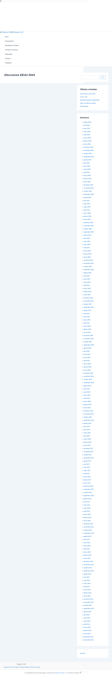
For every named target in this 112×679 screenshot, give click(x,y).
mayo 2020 (87, 357)
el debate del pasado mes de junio (44, 153)
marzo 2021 (87, 326)
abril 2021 (87, 323)
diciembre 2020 (88, 335)
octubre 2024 (88, 191)
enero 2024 (87, 219)
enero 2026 (87, 144)
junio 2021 (87, 316)
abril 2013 (87, 624)
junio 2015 (87, 542)
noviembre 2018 (89, 414)
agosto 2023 (87, 235)
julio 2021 (87, 313)
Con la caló (83, 97)
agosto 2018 (87, 423)
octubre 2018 (88, 417)
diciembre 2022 (88, 260)
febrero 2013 (87, 630)
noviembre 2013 (89, 602)
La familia (8, 99)
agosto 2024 (87, 197)
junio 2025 (87, 166)
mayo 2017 (87, 470)
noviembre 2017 (89, 451)
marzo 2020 (87, 364)
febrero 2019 (87, 404)
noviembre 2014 (89, 564)
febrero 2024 (87, 216)
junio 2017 (87, 467)
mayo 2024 (87, 207)
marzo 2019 (87, 401)
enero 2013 (87, 633)
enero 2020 (87, 370)
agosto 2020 (87, 348)
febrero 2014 (87, 593)
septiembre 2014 (89, 571)
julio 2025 (87, 163)
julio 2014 (87, 577)
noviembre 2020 (89, 338)
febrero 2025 (87, 178)
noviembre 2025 (89, 150)
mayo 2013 (87, 621)
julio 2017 (87, 464)
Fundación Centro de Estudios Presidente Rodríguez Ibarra (18, 667)
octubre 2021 (88, 304)
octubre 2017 (88, 455)
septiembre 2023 (89, 232)
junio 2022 (87, 279)
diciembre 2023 (88, 222)
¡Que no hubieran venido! (88, 103)
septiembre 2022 (89, 269)
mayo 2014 (87, 583)
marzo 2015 (87, 552)
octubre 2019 (88, 379)
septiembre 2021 (89, 307)
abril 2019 (87, 398)
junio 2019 (87, 392)
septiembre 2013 (89, 608)
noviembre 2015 (89, 527)
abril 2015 (87, 549)
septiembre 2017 (89, 458)
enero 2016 (87, 520)
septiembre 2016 (89, 495)
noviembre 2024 (89, 188)
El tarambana (84, 106)
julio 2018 (87, 426)
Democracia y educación (87, 93)
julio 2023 (87, 238)
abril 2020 (87, 360)
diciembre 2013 (88, 599)
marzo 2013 (87, 627)
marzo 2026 (87, 138)
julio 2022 (87, 276)
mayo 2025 (87, 169)
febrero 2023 (87, 254)
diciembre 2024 (88, 185)
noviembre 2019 (89, 376)
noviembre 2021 (89, 301)
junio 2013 (87, 618)
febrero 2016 (87, 517)
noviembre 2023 (89, 225)
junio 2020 (87, 354)
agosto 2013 (87, 611)
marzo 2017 (87, 476)
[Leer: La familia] (37, 150)
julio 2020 (87, 351)
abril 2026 (87, 134)
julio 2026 (87, 125)
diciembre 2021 (88, 298)
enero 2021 (87, 332)
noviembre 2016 (89, 489)
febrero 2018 (87, 442)
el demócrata (58, 158)
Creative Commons (60, 673)
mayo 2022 (87, 282)
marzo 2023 (87, 251)
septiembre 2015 (89, 533)
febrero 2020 (87, 367)
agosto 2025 (87, 160)
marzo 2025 (87, 175)
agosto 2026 (87, 122)
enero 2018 (87, 445)
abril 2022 (87, 285)
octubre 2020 (88, 342)
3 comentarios (17, 103)
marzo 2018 (87, 439)
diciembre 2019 (88, 373)
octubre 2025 (88, 153)
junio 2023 (87, 241)
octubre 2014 (88, 567)
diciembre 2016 (88, 486)
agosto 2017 (87, 461)
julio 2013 (87, 615)
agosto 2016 (87, 498)
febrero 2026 (87, 141)
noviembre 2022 (89, 263)
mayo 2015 (87, 546)
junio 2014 (87, 580)
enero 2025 (87, 182)
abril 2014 (87, 586)
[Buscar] (103, 77)
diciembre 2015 (88, 524)
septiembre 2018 (89, 420)
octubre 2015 (88, 530)
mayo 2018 (87, 433)
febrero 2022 (87, 291)
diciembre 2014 (88, 561)
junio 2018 (87, 429)
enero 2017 (87, 483)
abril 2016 (87, 511)
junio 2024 (87, 203)
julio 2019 (87, 389)
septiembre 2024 (89, 194)
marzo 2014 (87, 589)
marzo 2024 (87, 213)
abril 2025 (87, 172)
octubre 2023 (88, 229)
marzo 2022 (87, 288)
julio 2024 (87, 200)
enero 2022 (87, 294)
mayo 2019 (87, 395)
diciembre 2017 (88, 448)
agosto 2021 (87, 310)
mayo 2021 (87, 320)
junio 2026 (87, 128)
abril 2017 (87, 473)
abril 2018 (87, 436)
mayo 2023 (87, 244)
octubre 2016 (88, 492)
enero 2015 (87, 558)
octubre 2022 (88, 266)
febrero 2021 (87, 329)
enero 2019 (87, 407)
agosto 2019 (87, 385)
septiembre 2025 (89, 156)
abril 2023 (87, 247)
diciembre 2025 (88, 147)
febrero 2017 (87, 480)
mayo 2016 (87, 508)
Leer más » (5, 166)
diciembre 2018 (88, 411)
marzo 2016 (87, 514)
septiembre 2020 (89, 345)
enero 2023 (87, 257)
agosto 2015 (87, 536)
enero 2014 (87, 596)
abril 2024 (87, 210)
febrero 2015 (87, 555)
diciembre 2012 (88, 637)
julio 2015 (87, 539)
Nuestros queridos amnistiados (89, 100)
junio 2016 (87, 505)
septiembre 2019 (89, 382)
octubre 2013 (88, 605)
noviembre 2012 (89, 640)
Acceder (82, 653)
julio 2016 (87, 502)
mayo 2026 (87, 131)
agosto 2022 (87, 273)
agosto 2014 (87, 574)
